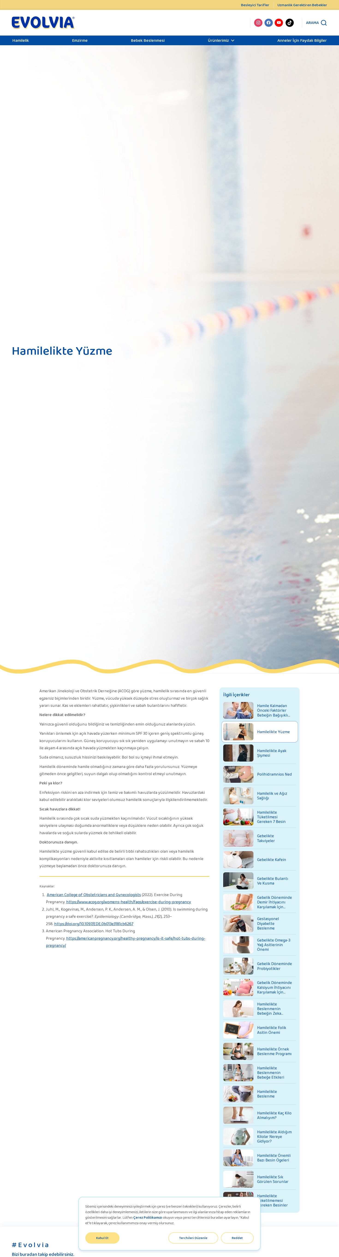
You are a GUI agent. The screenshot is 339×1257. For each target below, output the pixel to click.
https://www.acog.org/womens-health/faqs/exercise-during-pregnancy (128, 902)
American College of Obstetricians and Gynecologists (94, 895)
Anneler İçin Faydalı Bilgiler (302, 40)
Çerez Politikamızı (147, 1217)
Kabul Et (102, 1237)
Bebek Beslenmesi (148, 40)
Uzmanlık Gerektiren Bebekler (302, 5)
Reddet (237, 1237)
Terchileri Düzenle (193, 1237)
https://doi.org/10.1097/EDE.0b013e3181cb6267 (93, 924)
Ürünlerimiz (218, 40)
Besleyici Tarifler (255, 5)
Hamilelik (20, 40)
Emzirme (80, 40)
